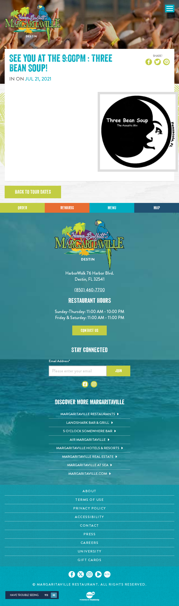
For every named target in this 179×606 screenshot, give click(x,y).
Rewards (67, 208)
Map (157, 208)
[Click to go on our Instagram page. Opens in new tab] (89, 574)
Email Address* (59, 361)
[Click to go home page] (33, 25)
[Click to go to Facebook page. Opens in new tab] (85, 384)
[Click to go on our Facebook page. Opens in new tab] (72, 574)
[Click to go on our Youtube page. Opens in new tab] (98, 574)
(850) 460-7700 (89, 290)
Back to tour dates (33, 192)
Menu (112, 208)
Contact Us (89, 330)
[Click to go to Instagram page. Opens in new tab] (94, 384)
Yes (46, 595)
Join (118, 371)
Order (22, 208)
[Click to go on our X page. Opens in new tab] (80, 574)
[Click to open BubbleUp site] (89, 596)
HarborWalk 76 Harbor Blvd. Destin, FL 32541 (89, 276)
